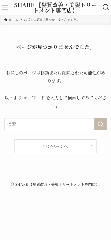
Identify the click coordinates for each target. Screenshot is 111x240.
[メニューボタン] (5, 7)
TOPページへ (55, 146)
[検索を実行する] (100, 124)
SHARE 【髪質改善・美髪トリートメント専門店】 (55, 7)
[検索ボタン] (106, 7)
